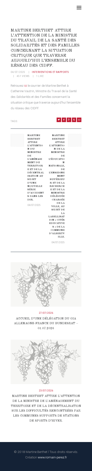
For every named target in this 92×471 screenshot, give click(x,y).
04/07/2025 (18, 72)
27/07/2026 (46, 313)
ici (25, 85)
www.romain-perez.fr (52, 457)
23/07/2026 (46, 390)
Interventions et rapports (50, 72)
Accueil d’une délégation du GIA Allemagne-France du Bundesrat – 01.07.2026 (46, 323)
